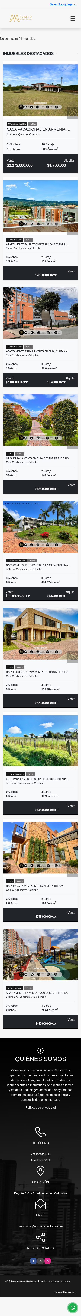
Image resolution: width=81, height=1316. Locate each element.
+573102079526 (40, 1160)
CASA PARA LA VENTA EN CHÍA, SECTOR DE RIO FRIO (37, 458)
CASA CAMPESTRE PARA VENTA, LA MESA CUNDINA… (38, 565)
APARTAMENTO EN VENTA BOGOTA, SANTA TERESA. (37, 992)
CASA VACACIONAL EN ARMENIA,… (38, 129)
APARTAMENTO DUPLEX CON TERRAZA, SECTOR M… (37, 244)
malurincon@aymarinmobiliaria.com (40, 1226)
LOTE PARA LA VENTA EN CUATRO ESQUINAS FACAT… (37, 779)
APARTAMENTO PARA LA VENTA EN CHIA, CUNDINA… (37, 351)
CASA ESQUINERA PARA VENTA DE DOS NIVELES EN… (37, 672)
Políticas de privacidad (40, 1107)
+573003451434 (40, 1154)
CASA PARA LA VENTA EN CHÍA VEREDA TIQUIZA (34, 886)
